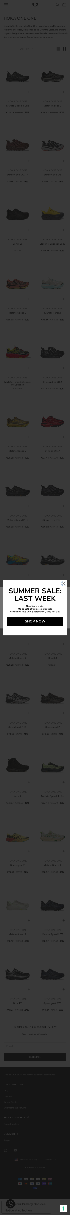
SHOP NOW (35, 621)
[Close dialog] (63, 583)
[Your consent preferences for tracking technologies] (63, 1208)
